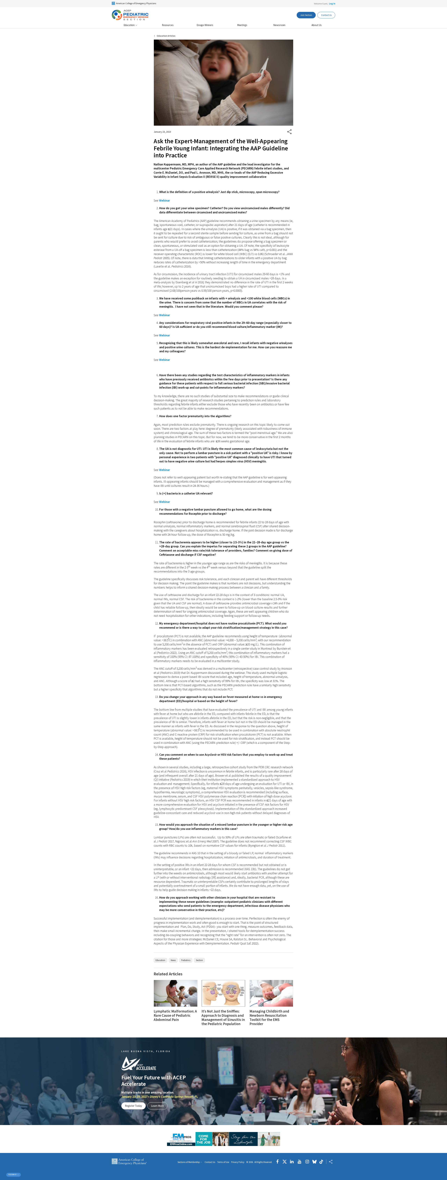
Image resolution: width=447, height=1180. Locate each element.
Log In (332, 3)
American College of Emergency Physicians (136, 3)
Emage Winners (205, 25)
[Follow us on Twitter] (284, 1162)
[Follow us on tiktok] (321, 1162)
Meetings (242, 25)
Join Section (306, 15)
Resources (168, 25)
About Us (317, 25)
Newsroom (279, 25)
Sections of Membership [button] (189, 1162)
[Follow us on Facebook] (278, 1162)
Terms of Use (223, 1162)
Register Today (133, 1105)
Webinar (164, 200)
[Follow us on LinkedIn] (291, 1162)
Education (129, 25)
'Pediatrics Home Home (130, 15)
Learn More (157, 1105)
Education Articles (166, 36)
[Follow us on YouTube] (299, 1162)
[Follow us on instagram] (307, 1162)
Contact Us (326, 15)
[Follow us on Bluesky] (314, 1162)
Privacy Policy (237, 1162)
